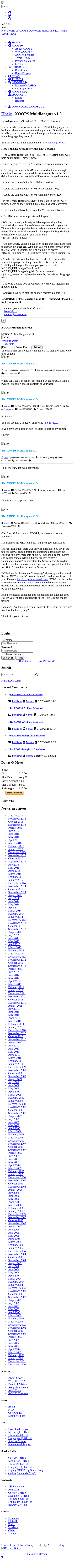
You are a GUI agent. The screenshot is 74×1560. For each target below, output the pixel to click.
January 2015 (15, 879)
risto (5, 370)
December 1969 (17, 1364)
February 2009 (16, 1097)
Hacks (45, 30)
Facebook (13, 1518)
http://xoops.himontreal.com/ (32, 579)
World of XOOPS (18, 30)
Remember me (13, 654)
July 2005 (13, 1229)
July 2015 (13, 864)
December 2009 (17, 1067)
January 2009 (15, 1100)
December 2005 (17, 1214)
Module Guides (16, 1415)
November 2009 (17, 1070)
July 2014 (13, 898)
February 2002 (16, 1355)
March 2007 (15, 1168)
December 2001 (17, 1361)
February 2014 (16, 913)
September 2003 (17, 1297)
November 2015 (17, 855)
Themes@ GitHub (18, 1435)
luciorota (30, 755)
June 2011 (13, 1011)
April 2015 (14, 870)
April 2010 (14, 1054)
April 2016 (14, 840)
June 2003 (13, 1306)
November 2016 (17, 818)
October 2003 (15, 1294)
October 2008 (15, 1109)
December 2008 (17, 1103)
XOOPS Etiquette (18, 1393)
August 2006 (15, 1189)
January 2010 (15, 1063)
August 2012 (15, 968)
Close (5, 337)
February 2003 (16, 1318)
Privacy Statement (25, 60)
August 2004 (15, 1263)
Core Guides (15, 1412)
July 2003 (13, 1303)
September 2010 (17, 1039)
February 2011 (16, 1024)
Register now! (26, 661)
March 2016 (15, 843)
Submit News (8, 33)
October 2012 (15, 962)
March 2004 (15, 1278)
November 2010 (17, 1033)
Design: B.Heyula (37, 1554)
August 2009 (15, 1079)
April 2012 (14, 981)
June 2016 (13, 833)
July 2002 (13, 1340)
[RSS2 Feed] (11, 1548)
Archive (63, 30)
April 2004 (14, 1275)
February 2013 (16, 950)
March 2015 (15, 873)
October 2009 (15, 1073)
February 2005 (16, 1244)
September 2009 (17, 1076)
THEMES (17, 79)
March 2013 (15, 947)
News (4, 30)
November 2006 (17, 1180)
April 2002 (14, 1349)
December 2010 (17, 1030)
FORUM (17, 67)
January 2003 (15, 1321)
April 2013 (14, 944)
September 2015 (17, 861)
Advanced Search (11, 680)
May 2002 (13, 1346)
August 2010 (15, 1042)
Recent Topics (23, 73)
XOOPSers (14, 1390)
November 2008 (17, 1106)
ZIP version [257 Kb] (54, 142)
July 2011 (13, 1008)
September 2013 (17, 929)
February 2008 (16, 1134)
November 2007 (17, 1143)
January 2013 (15, 953)
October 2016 (15, 821)
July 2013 (13, 935)
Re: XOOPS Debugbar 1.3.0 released (27, 735)
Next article (7, 343)
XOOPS (16, 45)
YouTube (13, 1527)
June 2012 (13, 975)
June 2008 (13, 1122)
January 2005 (15, 1248)
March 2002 (15, 1352)
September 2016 (17, 824)
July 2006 (13, 1192)
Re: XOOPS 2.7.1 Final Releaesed (26, 694)
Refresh (37, 347)
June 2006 (13, 1195)
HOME (15, 42)
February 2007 (16, 1171)
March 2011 (14, 1021)
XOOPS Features (24, 54)
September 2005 (17, 1223)
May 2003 (13, 1309)
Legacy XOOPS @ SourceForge (26, 1470)
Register (19, 100)
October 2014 (15, 889)
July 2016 (13, 830)
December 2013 (17, 919)
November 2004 (17, 1254)
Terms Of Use (22, 57)
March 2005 (15, 1241)
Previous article (9, 340)
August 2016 (15, 827)
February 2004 (16, 1281)
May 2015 (13, 867)
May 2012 (13, 978)
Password (6, 647)
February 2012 (16, 987)
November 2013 (17, 922)
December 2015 (17, 852)
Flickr (11, 1524)
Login (18, 97)
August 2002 (15, 1336)
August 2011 (15, 1005)
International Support (19, 1444)
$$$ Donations (16, 1486)
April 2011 (14, 1017)
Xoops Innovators (18, 1387)
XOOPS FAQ (19, 91)
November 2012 (17, 959)
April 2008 (14, 1128)
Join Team (13, 1489)
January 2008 (15, 1137)
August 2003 (15, 1300)
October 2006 (15, 1183)
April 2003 (14, 1312)
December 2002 (17, 1324)
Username (6, 639)
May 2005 (13, 1235)
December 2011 (16, 993)
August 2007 (15, 1152)
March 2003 (15, 1315)
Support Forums (17, 1441)
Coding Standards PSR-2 (22, 1473)
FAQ (11, 1409)
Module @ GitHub (25, 85)
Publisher (17, 701)
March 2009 (15, 1094)
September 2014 (17, 892)
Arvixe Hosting (55, 1545)
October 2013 (15, 925)
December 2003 (17, 1287)
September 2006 (17, 1186)
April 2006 (14, 1201)
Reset (20, 657)
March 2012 (15, 984)
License (19, 64)
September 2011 (17, 1002)
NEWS (15, 76)
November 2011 (17, 996)
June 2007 (13, 1159)
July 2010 (13, 1045)
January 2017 (15, 815)
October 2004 (15, 1257)
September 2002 (17, 1333)
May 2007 (13, 1162)
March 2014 (15, 910)
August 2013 (15, 932)
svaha (6, 457)
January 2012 (15, 990)
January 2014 (15, 916)
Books (11, 1406)
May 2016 (13, 837)
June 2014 (13, 901)
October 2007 (15, 1146)
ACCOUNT (19, 94)
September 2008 (17, 1113)
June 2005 (13, 1232)
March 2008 (15, 1131)
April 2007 (14, 1165)
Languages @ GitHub (20, 1438)
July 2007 (13, 1155)
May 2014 (13, 904)
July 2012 (13, 971)
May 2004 (13, 1272)
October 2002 (15, 1330)
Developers (35, 30)
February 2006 (16, 1208)
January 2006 (15, 1211)
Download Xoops (18, 1429)
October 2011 (15, 999)
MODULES (19, 82)
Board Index (22, 70)
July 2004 (13, 1266)
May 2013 (13, 941)
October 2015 (15, 858)
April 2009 (14, 1091)
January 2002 (15, 1358)
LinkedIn (13, 1521)
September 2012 (17, 965)
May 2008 (13, 1125)
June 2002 (13, 1343)
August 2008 (15, 1116)
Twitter (12, 1533)
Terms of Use (8, 1545)
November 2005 (17, 1217)
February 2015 (16, 876)
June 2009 (13, 1085)
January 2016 (15, 849)
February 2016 (16, 846)
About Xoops (15, 1378)
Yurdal (29, 714)
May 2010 (13, 1051)
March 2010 (15, 1057)
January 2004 (15, 1284)
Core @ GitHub (17, 1457)
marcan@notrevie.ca (15, 314)
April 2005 (14, 1238)
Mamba (7, 523)
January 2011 (15, 1027)
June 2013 (13, 938)
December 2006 (17, 1177)
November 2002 (17, 1327)
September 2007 (17, 1149)
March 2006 (15, 1205)
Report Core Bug (17, 1504)
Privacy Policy (26, 1545)
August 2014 (15, 895)
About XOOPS (23, 48)
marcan (18, 121)
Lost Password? (46, 661)
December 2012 (17, 956)
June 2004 (13, 1269)
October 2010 (15, 1036)
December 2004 (17, 1251)
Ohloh (11, 1530)
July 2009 (13, 1082)
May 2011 (13, 1014)
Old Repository (23, 88)
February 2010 (16, 1060)
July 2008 (13, 1119)
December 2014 (17, 883)
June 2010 (13, 1048)
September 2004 (17, 1260)
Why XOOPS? (23, 51)
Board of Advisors (18, 1384)
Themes (53, 30)
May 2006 (13, 1198)
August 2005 (15, 1226)
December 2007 (17, 1140)
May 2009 (13, 1088)
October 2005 (15, 1220)
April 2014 (14, 907)
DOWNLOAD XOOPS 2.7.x (28, 106)
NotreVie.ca (10, 311)
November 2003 (17, 1290)
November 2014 (17, 886)
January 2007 (15, 1174)
